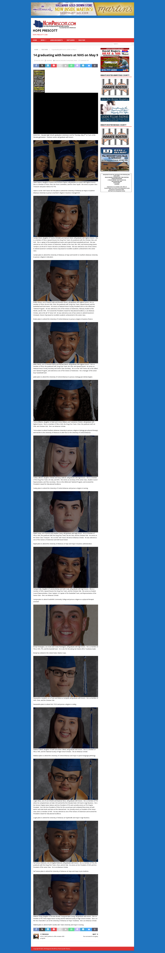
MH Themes (67, 949)
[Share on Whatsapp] (71, 65)
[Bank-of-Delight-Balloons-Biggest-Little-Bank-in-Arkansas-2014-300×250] (115, 170)
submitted (49, 60)
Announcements (56, 40)
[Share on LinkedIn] (48, 65)
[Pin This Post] (54, 65)
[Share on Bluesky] (89, 65)
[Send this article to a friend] (60, 65)
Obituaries (71, 40)
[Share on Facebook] (36, 65)
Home (35, 40)
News (43, 40)
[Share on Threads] (95, 65)
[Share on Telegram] (83, 65)
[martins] (82, 14)
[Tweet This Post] (42, 65)
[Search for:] (122, 44)
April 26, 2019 (39, 60)
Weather (81, 40)
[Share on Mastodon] (77, 65)
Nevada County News (67, 60)
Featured (57, 60)
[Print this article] (65, 65)
